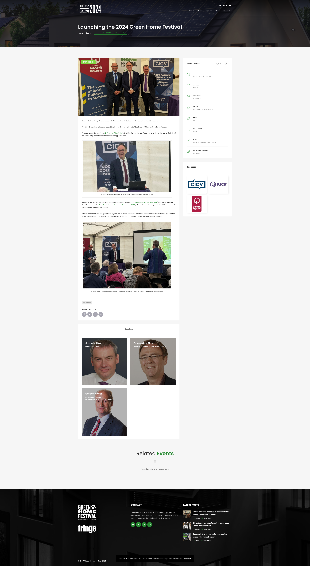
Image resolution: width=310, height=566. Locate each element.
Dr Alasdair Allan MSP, (113, 133)
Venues (209, 11)
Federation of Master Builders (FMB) (144, 202)
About (191, 11)
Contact (226, 11)
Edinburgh (197, 98)
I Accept (187, 559)
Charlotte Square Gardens (203, 109)
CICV (195, 131)
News (218, 11)
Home (80, 33)
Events (88, 33)
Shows (200, 11)
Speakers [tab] (129, 329)
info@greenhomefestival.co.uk (204, 142)
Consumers (87, 303)
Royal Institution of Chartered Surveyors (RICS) (117, 205)
